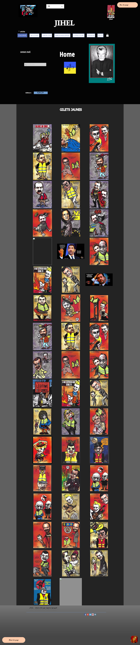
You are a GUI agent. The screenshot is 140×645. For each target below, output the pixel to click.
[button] (107, 35)
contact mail (25, 51)
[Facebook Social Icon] (85, 615)
